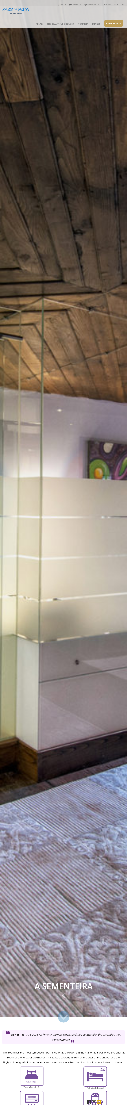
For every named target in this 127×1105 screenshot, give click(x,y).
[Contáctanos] (99, 1103)
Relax (39, 23)
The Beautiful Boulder (60, 23)
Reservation (113, 23)
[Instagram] (94, 1103)
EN (122, 4)
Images (96, 23)
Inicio (30, 24)
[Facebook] (89, 1103)
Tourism (83, 23)
